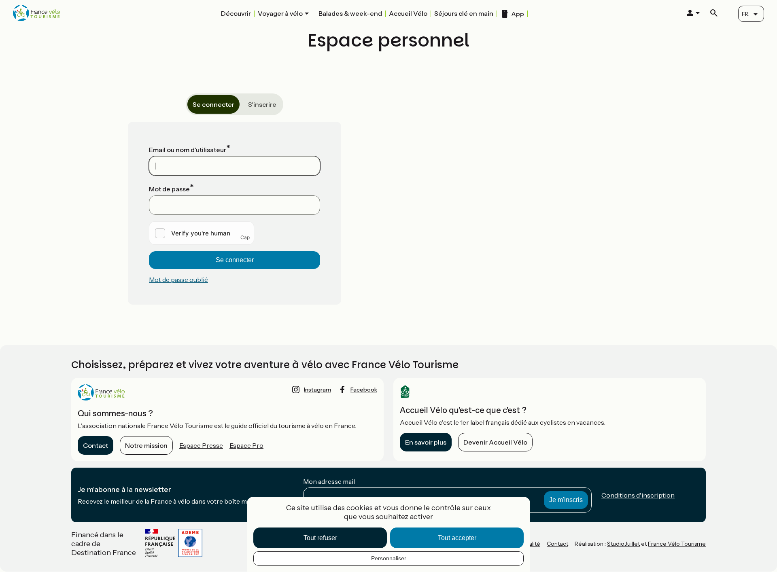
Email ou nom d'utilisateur (187, 150)
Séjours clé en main (463, 13)
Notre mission (146, 445)
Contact (95, 445)
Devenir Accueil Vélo (495, 442)
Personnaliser (388, 558)
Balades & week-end (350, 13)
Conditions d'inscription (638, 495)
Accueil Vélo (408, 13)
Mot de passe (169, 189)
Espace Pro (246, 445)
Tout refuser (320, 537)
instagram (317, 389)
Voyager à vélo (280, 13)
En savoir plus (425, 442)
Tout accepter (457, 537)
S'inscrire (262, 104)
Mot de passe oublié (178, 279)
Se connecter (213, 104)
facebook (363, 389)
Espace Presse (201, 445)
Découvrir (236, 13)
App (517, 14)
